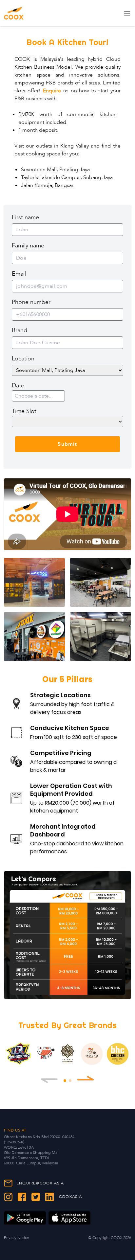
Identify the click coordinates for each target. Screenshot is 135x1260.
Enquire (52, 90)
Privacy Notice (16, 1237)
